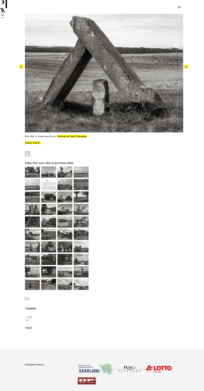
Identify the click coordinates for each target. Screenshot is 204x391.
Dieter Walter (32, 142)
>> (186, 66)
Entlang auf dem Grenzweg (72, 136)
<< (21, 66)
